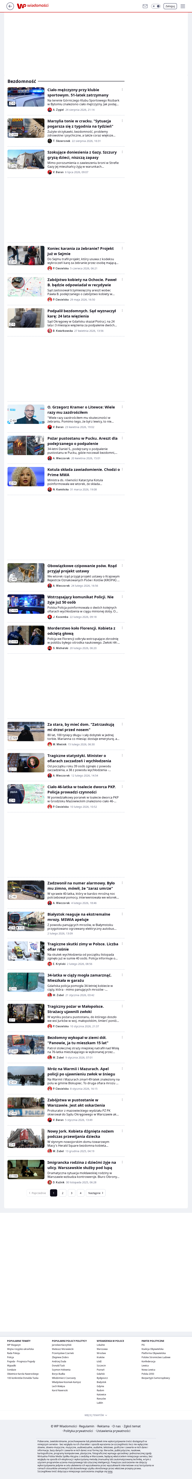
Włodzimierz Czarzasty (64, 1378)
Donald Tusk (58, 1365)
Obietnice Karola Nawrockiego (23, 1373)
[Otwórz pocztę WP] (145, 6)
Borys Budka (58, 1373)
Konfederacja (148, 1361)
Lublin (100, 1402)
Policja (10, 1357)
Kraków (100, 1357)
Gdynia (100, 1386)
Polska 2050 (148, 1373)
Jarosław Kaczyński (61, 1344)
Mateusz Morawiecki (63, 1349)
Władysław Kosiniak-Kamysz (66, 1382)
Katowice (101, 1394)
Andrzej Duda (59, 1361)
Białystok (101, 1382)
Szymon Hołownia (61, 1369)
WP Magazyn (14, 1344)
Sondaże (11, 1369)
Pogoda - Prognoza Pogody (21, 1361)
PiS (143, 1344)
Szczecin (101, 1365)
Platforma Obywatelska (154, 1353)
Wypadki (11, 1365)
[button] (155, 6)
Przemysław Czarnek (63, 1353)
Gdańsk (101, 1373)
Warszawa (102, 1349)
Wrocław (101, 1353)
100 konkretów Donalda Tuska (22, 1378)
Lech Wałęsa (58, 1386)
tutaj (110, 1471)
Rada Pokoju (13, 1353)
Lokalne (101, 1344)
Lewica (145, 1365)
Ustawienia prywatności (112, 1431)
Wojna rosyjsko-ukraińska (20, 1349)
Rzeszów (101, 1398)
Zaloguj (170, 6)
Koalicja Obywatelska (153, 1349)
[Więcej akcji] (122, 89)
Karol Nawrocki (60, 1390)
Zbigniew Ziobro (60, 1357)
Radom (100, 1390)
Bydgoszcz (102, 1378)
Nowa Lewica (148, 1369)
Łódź (99, 1361)
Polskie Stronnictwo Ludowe (156, 1357)
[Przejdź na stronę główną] (10, 9)
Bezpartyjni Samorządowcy (156, 1378)
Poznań (100, 1369)
